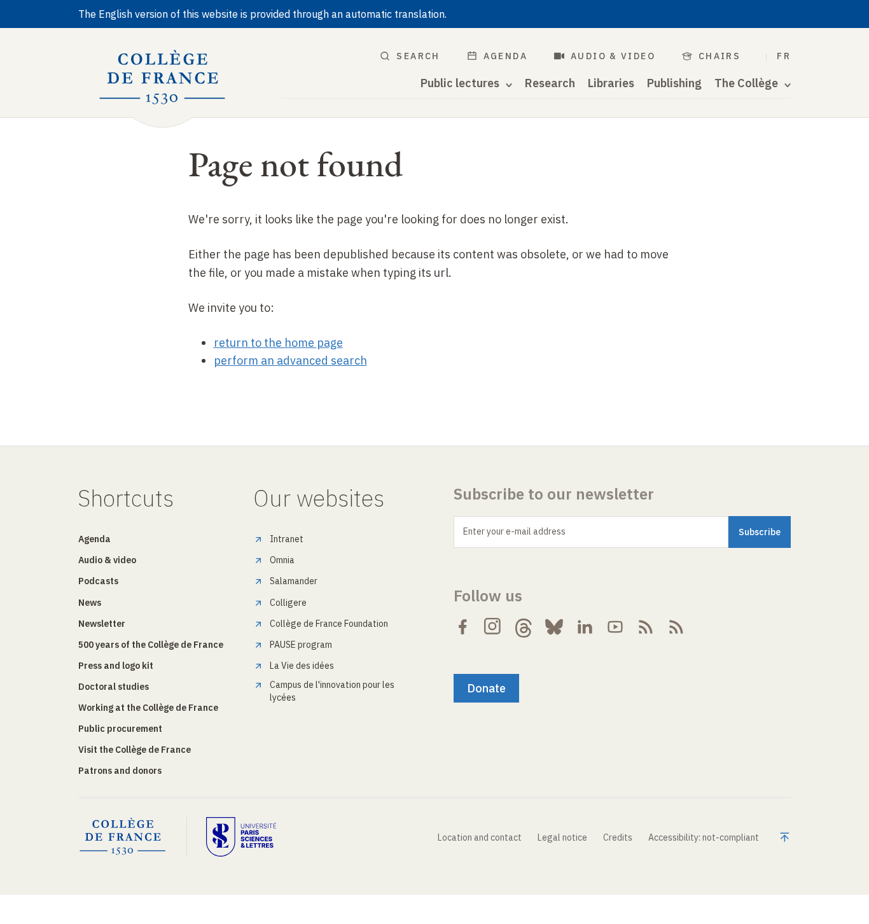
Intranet (286, 539)
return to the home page (278, 342)
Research (550, 83)
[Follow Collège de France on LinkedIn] (585, 627)
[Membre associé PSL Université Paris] (241, 837)
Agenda (505, 56)
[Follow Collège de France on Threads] (523, 627)
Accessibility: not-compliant (703, 837)
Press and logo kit (115, 665)
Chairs (719, 56)
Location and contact (480, 837)
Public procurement (120, 728)
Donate (486, 688)
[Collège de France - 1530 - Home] (162, 77)
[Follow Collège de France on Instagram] (493, 627)
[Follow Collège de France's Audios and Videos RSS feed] (676, 627)
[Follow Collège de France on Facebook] (462, 627)
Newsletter (101, 623)
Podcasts (98, 581)
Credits (617, 837)
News (89, 602)
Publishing (674, 83)
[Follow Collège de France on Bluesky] (554, 627)
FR (784, 56)
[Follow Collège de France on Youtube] (615, 627)
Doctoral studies (113, 686)
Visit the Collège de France (134, 749)
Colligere (288, 602)
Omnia (282, 560)
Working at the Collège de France (148, 707)
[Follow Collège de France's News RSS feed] (646, 627)
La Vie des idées (302, 665)
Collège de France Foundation (329, 623)
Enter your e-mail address (514, 531)
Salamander (293, 581)
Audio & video (613, 56)
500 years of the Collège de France (150, 644)
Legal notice (562, 837)
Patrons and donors (120, 770)
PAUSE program (301, 644)
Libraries (611, 83)
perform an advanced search (290, 360)
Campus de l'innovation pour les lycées (332, 691)
